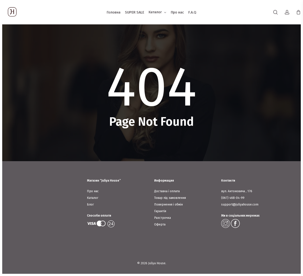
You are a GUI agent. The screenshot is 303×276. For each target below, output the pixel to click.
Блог (90, 204)
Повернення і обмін (168, 204)
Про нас (93, 191)
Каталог (92, 198)
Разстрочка (162, 218)
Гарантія (160, 211)
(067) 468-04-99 (232, 198)
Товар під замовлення (170, 198)
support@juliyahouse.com (239, 204)
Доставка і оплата (167, 191)
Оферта (159, 224)
